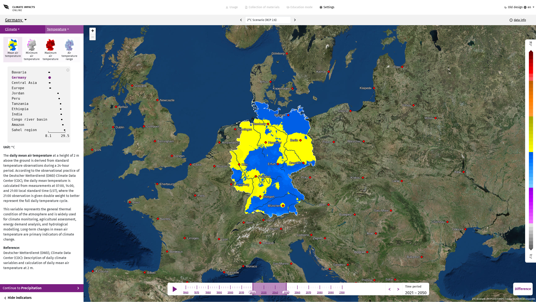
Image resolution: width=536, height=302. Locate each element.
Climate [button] (11, 29)
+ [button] (92, 30)
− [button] (92, 37)
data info (520, 20)
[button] (12, 49)
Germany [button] (14, 19)
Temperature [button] (56, 29)
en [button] (527, 7)
